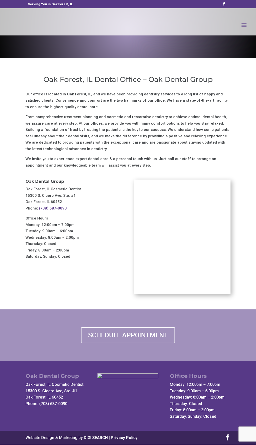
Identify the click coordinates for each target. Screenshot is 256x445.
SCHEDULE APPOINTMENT (128, 335)
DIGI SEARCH (96, 437)
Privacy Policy (124, 437)
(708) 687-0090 (53, 208)
